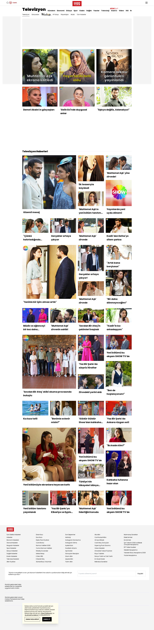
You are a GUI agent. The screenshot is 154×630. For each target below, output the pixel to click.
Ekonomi (60, 10)
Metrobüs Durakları (101, 562)
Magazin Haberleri (13, 545)
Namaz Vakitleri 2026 (43, 545)
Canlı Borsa (40, 543)
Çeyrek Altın (69, 559)
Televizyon (34, 9)
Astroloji (68, 537)
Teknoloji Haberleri (13, 559)
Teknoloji (105, 10)
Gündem (51, 10)
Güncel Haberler (12, 543)
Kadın (82, 10)
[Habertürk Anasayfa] (77, 3)
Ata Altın (97, 535)
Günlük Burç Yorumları (43, 562)
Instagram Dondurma (73, 540)
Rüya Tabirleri (99, 554)
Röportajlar (65, 14)
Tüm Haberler (81, 14)
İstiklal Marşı (40, 554)
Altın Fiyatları (11, 562)
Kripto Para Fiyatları (42, 540)
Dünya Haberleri (12, 551)
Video (121, 10)
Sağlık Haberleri (12, 554)
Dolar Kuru (39, 535)
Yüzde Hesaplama (130, 555)
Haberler (9, 537)
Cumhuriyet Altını (100, 537)
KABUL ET (47, 619)
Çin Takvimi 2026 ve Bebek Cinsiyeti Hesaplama (133, 543)
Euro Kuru (39, 537)
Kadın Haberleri (12, 556)
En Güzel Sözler (100, 559)
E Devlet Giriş (40, 559)
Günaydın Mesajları (72, 554)
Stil (127, 10)
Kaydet (140, 573)
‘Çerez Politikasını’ (46, 613)
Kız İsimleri (127, 540)
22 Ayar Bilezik (99, 540)
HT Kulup (56, 14)
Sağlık (89, 10)
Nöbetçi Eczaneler (42, 551)
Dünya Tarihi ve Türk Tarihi (104, 556)
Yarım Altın (69, 562)
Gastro (114, 10)
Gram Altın (69, 556)
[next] (131, 67)
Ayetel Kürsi (69, 545)
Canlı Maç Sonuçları (102, 543)
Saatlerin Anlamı (71, 548)
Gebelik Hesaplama (130, 550)
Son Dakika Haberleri (14, 535)
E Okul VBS (39, 556)
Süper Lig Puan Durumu (102, 545)
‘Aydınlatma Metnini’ (32, 615)
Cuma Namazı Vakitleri (44, 548)
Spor (76, 10)
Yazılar (96, 10)
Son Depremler (70, 535)
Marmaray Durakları (131, 535)
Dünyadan (35, 14)
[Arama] (7, 2)
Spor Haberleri (11, 548)
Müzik (73, 14)
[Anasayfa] (10, 529)
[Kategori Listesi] (146, 2)
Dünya (69, 10)
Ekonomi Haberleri (13, 540)
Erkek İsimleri (128, 537)
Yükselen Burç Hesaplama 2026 (135, 553)
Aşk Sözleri (68, 551)
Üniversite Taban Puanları (103, 551)
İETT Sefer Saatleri (130, 547)
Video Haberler (100, 548)
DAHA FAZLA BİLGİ (32, 619)
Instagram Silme (71, 543)
